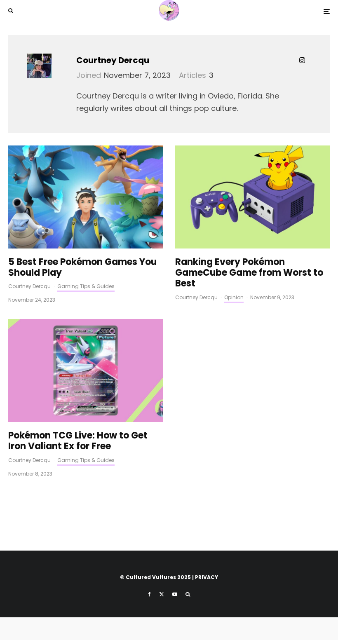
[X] (161, 594)
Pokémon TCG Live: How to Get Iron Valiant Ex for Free (78, 441)
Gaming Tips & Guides (86, 286)
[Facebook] (149, 594)
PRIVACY (206, 577)
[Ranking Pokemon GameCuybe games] (252, 196)
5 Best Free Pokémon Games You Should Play (82, 268)
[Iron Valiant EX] (85, 370)
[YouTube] (174, 594)
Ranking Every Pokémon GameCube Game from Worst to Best (249, 273)
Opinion (234, 297)
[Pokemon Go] (85, 196)
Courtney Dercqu (112, 60)
